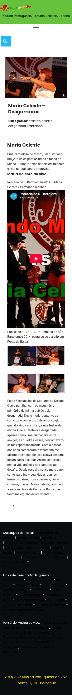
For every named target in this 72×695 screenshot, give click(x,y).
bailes (21, 538)
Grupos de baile (27, 585)
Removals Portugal (29, 600)
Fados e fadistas (37, 547)
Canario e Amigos (16, 590)
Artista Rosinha (53, 585)
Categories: (18, 121)
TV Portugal (56, 600)
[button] (36, 505)
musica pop (12, 557)
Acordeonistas (46, 533)
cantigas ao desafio (40, 543)
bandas (34, 538)
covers (62, 543)
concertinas (14, 543)
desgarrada (15, 415)
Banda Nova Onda (39, 580)
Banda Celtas (13, 580)
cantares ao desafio (45, 336)
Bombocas (40, 590)
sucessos (30, 557)
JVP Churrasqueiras (17, 605)
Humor (8, 552)
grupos (57, 547)
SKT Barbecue (44, 683)
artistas (8, 538)
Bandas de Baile (14, 562)
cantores (49, 538)
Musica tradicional (52, 557)
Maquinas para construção (23, 610)
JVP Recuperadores (50, 605)
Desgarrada (14, 547)
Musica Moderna (28, 552)
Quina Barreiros (30, 595)
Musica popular (54, 552)
